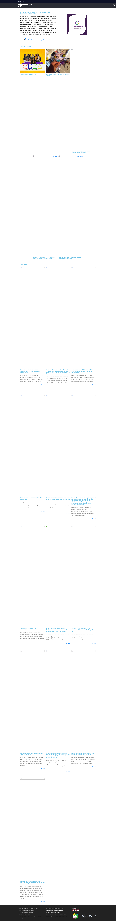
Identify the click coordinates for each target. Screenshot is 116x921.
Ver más (43, 384)
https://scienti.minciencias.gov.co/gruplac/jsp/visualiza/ (38, 39)
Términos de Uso (49, 910)
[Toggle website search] (98, 5)
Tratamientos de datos (55, 912)
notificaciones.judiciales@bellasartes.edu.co (55, 908)
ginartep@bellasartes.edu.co (32, 38)
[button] (114, 5)
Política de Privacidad (58, 910)
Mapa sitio (48, 912)
